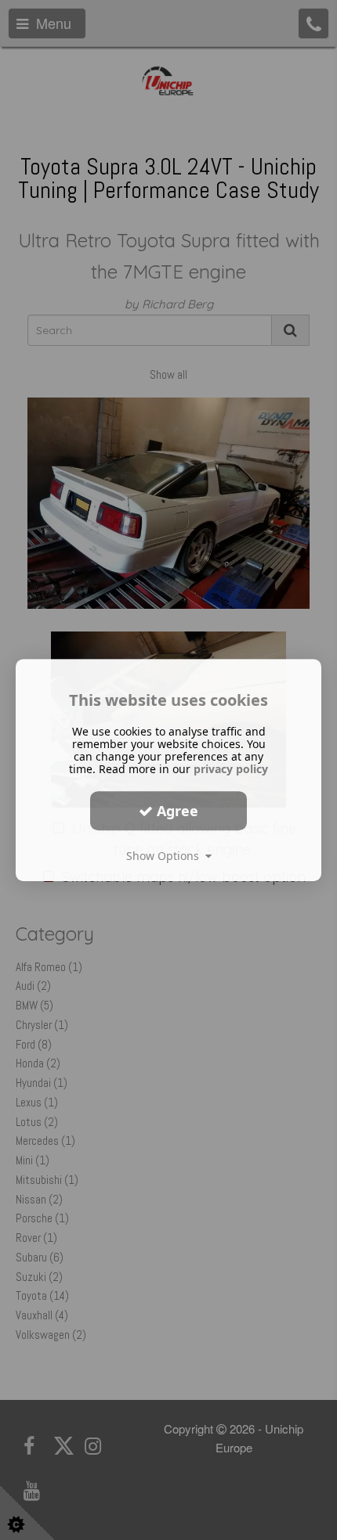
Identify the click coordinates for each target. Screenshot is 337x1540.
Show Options (165, 855)
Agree (175, 810)
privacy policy (231, 768)
